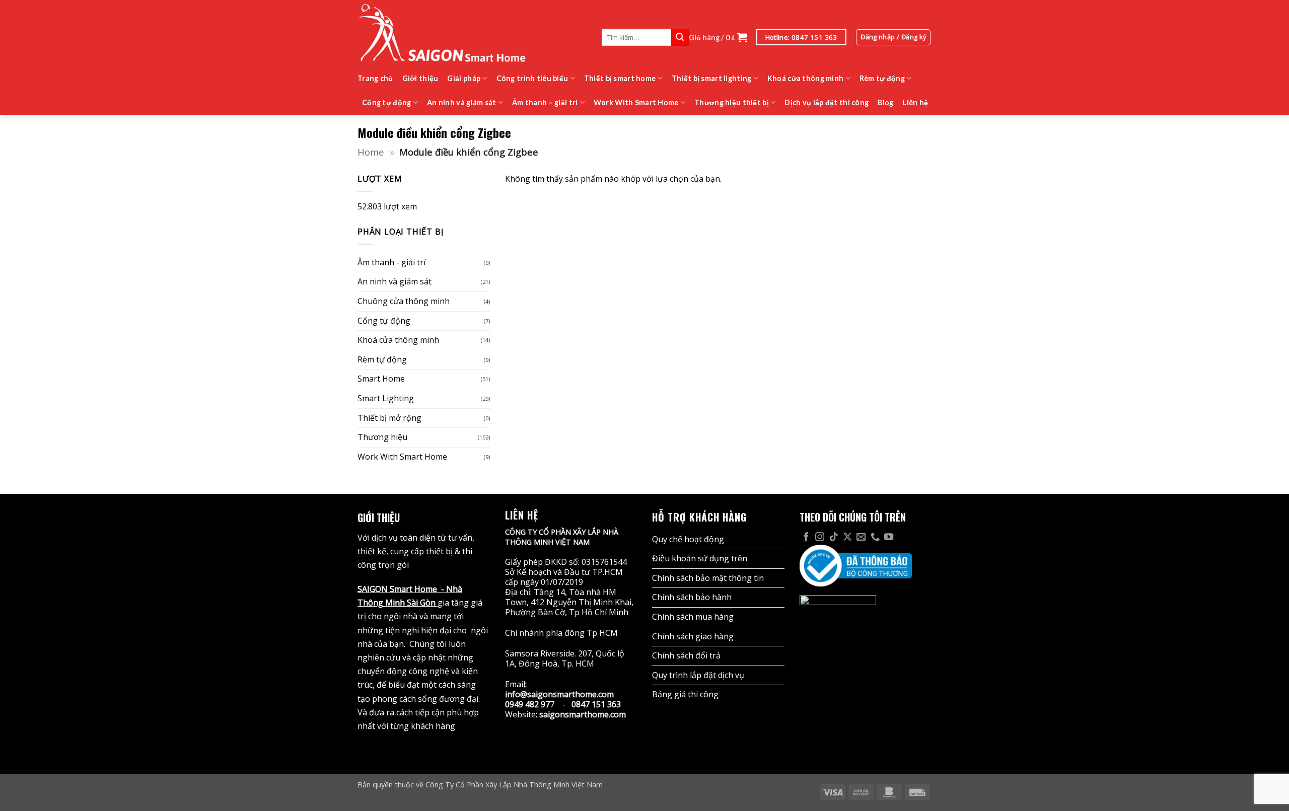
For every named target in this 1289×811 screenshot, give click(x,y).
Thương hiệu (382, 437)
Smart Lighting (385, 398)
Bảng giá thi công (685, 694)
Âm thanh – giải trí (545, 102)
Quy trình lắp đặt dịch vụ (698, 675)
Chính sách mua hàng (693, 616)
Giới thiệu (420, 78)
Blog (885, 102)
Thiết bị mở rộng (389, 417)
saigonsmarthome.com (582, 714)
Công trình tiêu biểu (532, 78)
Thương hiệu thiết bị (731, 102)
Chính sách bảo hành (692, 597)
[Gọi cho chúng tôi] (875, 537)
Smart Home (381, 379)
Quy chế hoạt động (688, 539)
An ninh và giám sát (461, 102)
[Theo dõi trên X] (847, 537)
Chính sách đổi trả (686, 655)
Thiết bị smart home (620, 78)
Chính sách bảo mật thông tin (708, 577)
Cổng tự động (386, 102)
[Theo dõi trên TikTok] (833, 537)
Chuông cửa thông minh (403, 301)
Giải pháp (463, 78)
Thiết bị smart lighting (712, 78)
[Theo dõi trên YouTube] (888, 537)
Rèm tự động (882, 78)
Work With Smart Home (636, 102)
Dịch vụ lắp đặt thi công (826, 102)
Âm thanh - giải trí (391, 262)
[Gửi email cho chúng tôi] (861, 537)
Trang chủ (375, 78)
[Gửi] (679, 37)
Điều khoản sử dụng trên (699, 558)
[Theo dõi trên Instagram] (819, 537)
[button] (718, 37)
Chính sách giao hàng (693, 636)
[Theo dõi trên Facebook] (806, 537)
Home (370, 151)
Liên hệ (915, 102)
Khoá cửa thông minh (805, 78)
